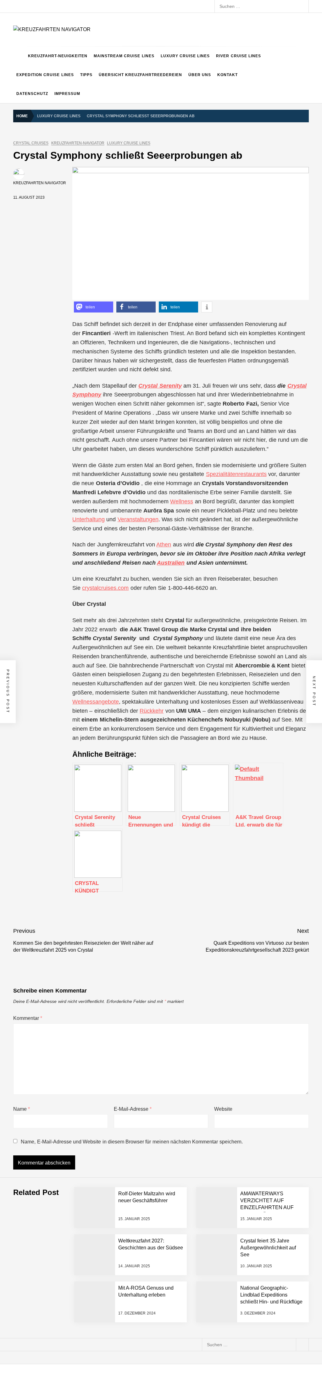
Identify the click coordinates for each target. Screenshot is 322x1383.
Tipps (86, 75)
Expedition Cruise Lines (45, 75)
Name (21, 1109)
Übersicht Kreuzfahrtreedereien (140, 75)
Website (223, 1109)
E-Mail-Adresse (133, 1109)
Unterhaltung (88, 519)
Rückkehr (152, 711)
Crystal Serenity (159, 386)
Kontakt (227, 75)
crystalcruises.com (105, 588)
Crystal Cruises (30, 143)
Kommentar (27, 1018)
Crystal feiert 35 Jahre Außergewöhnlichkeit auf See (268, 1248)
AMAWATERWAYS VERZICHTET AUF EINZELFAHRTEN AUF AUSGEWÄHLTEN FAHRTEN (267, 1208)
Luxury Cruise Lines (185, 56)
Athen (163, 544)
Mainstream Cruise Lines (124, 56)
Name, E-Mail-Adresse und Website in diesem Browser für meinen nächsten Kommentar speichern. (131, 1141)
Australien (171, 563)
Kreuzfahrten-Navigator (77, 143)
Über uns (199, 75)
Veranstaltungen (138, 519)
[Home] (19, 56)
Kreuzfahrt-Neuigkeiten (57, 56)
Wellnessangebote (95, 702)
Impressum (67, 93)
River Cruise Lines (238, 56)
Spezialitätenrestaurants (236, 474)
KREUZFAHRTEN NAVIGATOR (39, 183)
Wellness (181, 501)
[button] (93, 307)
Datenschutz (32, 93)
